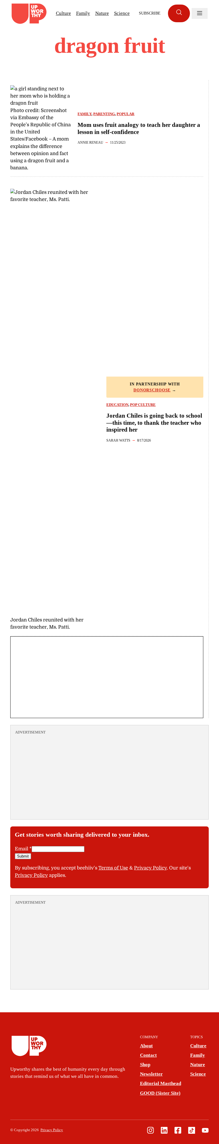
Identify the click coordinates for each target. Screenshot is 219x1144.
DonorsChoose (152, 390)
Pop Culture (143, 405)
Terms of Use (113, 868)
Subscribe (150, 13)
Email (23, 849)
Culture (63, 13)
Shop (145, 1064)
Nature (102, 13)
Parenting (104, 114)
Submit (23, 856)
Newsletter (151, 1074)
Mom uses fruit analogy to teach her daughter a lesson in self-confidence (139, 128)
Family (83, 13)
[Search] (179, 13)
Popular (125, 114)
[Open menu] (200, 13)
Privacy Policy (150, 868)
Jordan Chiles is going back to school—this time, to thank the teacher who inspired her (154, 423)
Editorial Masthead (160, 1083)
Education (117, 405)
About (146, 1046)
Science (122, 13)
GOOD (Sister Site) (160, 1093)
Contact (148, 1055)
